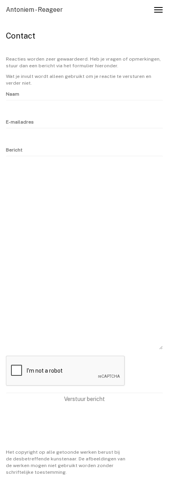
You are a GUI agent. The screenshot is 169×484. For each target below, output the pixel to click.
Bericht (14, 150)
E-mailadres (20, 122)
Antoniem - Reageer (34, 9)
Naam (12, 94)
